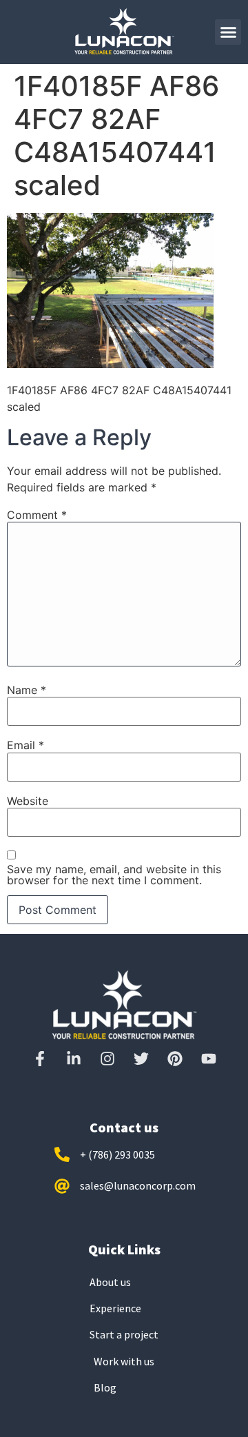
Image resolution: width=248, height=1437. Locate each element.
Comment (37, 514)
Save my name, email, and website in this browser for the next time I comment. (114, 875)
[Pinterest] (175, 1058)
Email (25, 745)
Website (27, 800)
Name (26, 689)
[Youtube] (209, 1058)
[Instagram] (107, 1058)
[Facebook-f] (40, 1058)
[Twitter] (141, 1058)
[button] (228, 32)
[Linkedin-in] (74, 1058)
